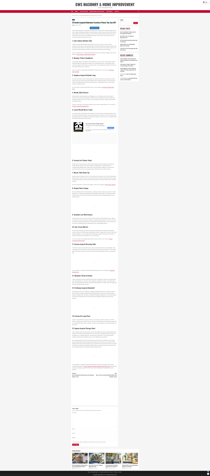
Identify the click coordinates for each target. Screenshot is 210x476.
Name (73, 428)
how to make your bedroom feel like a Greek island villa (97, 366)
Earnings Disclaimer (94, 472)
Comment (74, 412)
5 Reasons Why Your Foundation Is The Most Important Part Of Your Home (128, 70)
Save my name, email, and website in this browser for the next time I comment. (89, 442)
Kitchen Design (115, 462)
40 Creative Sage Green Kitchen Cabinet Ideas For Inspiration (112, 466)
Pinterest (116, 472)
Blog (73, 19)
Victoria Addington (123, 68)
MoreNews (109, 474)
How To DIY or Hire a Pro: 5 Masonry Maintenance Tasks (96, 466)
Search (121, 19)
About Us (111, 472)
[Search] (138, 11)
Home (72, 11)
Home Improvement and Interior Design (97, 11)
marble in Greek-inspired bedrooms (80, 106)
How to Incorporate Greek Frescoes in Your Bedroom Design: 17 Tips (83, 375)
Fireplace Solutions (84, 11)
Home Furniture (109, 11)
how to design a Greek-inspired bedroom (86, 54)
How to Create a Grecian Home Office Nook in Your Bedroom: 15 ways (106, 375)
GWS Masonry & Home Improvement (105, 4)
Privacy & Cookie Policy (104, 472)
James (73, 25)
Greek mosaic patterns (110, 184)
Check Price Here (94, 28)
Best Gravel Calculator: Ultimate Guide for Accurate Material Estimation (79, 466)
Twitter (120, 472)
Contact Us (117, 11)
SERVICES (76, 11)
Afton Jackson (123, 64)
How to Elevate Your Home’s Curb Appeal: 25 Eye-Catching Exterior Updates (129, 60)
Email (73, 433)
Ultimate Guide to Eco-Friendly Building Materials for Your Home (130, 466)
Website (74, 437)
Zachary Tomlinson (123, 58)
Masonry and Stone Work (94, 462)
